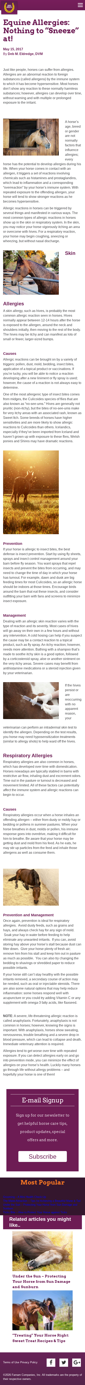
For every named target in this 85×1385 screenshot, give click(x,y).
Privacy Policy (29, 1362)
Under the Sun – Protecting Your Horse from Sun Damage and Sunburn (40, 1206)
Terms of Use (11, 1362)
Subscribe (43, 1156)
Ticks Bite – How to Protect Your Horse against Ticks (35, 1212)
